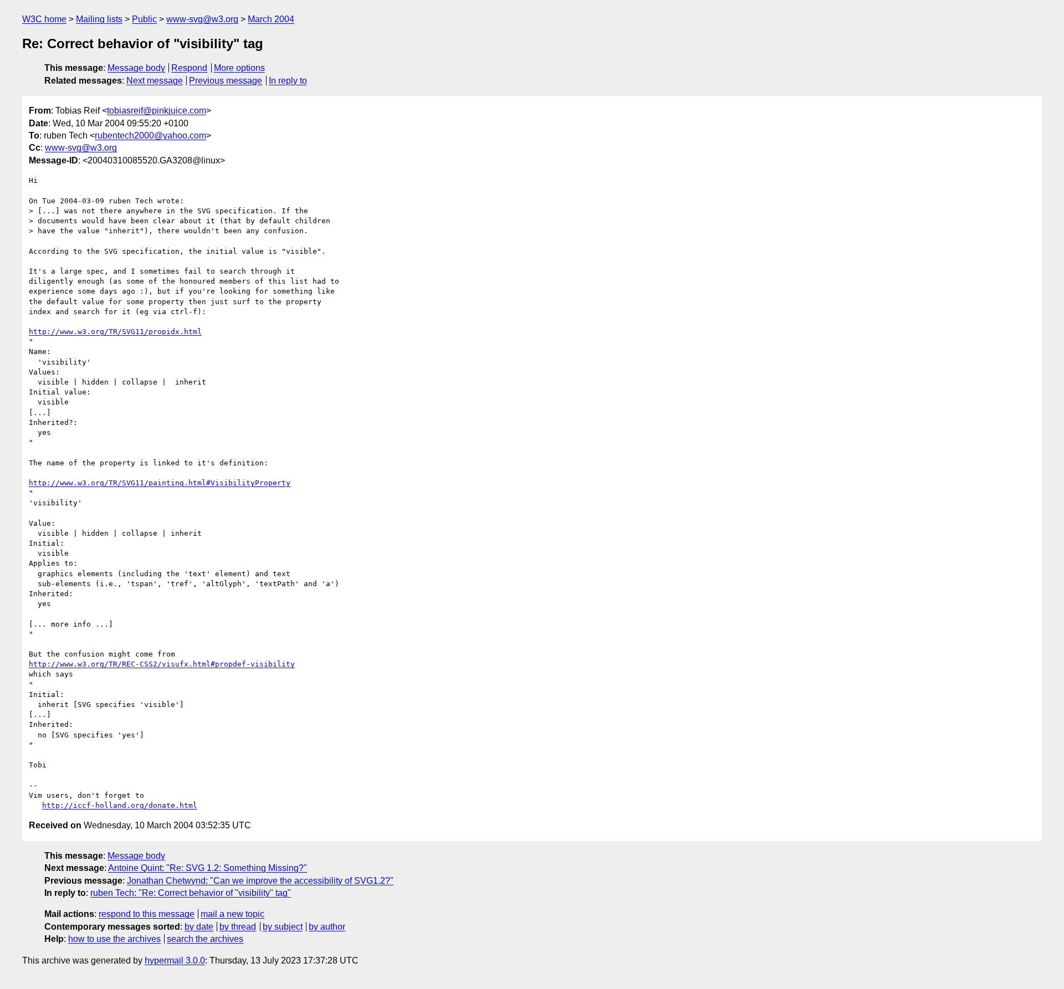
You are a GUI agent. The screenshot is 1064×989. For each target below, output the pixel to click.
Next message (154, 80)
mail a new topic (232, 914)
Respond (189, 68)
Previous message (225, 80)
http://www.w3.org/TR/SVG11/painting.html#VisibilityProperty (159, 483)
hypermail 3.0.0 (175, 960)
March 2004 (271, 19)
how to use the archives (114, 939)
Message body (136, 68)
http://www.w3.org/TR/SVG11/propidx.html (115, 331)
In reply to (288, 80)
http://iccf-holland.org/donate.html (119, 805)
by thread (237, 926)
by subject (283, 926)
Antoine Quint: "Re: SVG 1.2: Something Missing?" (207, 868)
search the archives (205, 939)
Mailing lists (99, 19)
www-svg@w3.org (202, 19)
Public (144, 19)
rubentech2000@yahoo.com (150, 135)
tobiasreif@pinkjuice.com (156, 110)
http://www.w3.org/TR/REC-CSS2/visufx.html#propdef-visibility (162, 664)
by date (199, 926)
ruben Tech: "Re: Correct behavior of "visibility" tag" (190, 893)
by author (327, 926)
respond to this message (147, 914)
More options (239, 68)
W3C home (44, 19)
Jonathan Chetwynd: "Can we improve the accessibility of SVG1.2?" (260, 880)
